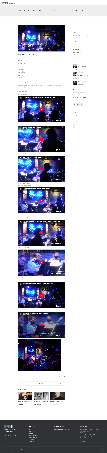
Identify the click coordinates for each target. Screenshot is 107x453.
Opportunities (76, 99)
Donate (99, 2)
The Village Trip (21, 58)
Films (74, 102)
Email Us (5, 438)
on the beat (75, 95)
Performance (22, 377)
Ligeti (81, 95)
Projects (78, 2)
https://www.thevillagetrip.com (24, 82)
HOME (68, 10)
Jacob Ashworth (83, 97)
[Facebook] (102, 449)
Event (74, 56)
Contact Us (31, 439)
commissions (76, 92)
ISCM (78, 102)
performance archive (77, 104)
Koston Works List (33, 437)
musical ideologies (77, 106)
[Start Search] (88, 35)
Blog (87, 2)
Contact (93, 2)
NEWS (72, 10)
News (83, 2)
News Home (77, 27)
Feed (74, 44)
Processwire (33, 449)
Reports (27, 56)
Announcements (76, 52)
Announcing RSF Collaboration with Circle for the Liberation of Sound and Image (41, 403)
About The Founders (33, 435)
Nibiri (29, 449)
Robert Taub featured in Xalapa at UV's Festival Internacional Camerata (25, 403)
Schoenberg (75, 97)
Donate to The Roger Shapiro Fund (62, 429)
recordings (82, 92)
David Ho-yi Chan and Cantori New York (88, 440)
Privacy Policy (32, 441)
